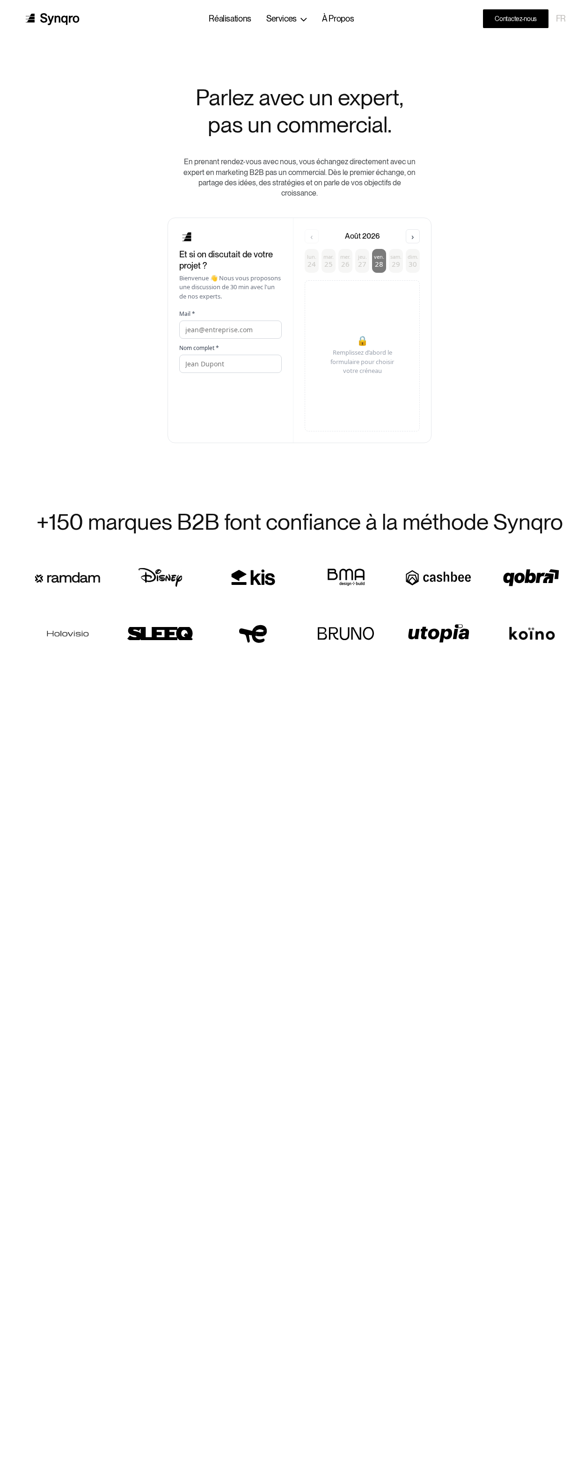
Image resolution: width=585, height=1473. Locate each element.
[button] (286, 18)
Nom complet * (199, 348)
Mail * (187, 314)
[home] (53, 19)
